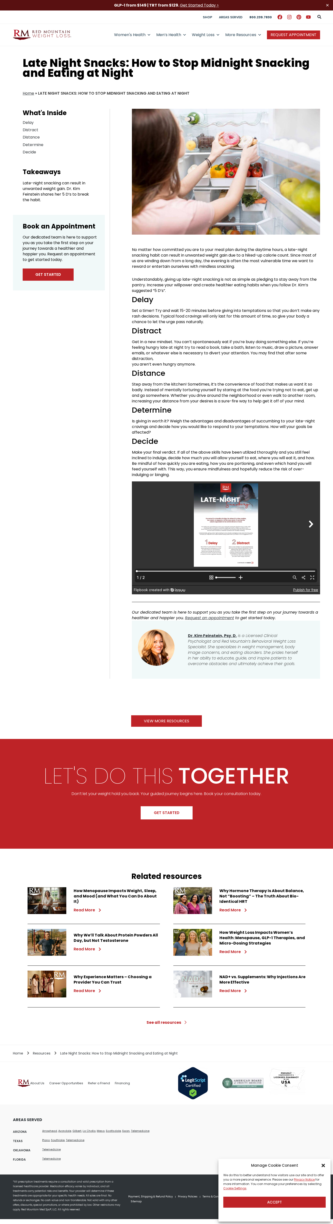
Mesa (101, 1131)
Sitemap (136, 1201)
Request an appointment (209, 618)
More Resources (240, 35)
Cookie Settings (234, 1188)
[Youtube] (308, 17)
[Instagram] (289, 17)
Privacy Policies (187, 1196)
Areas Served (231, 17)
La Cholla (89, 1131)
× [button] (327, 5)
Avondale (64, 1131)
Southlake (58, 1140)
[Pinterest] (298, 17)
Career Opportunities (66, 1083)
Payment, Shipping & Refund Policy (150, 1196)
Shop (207, 17)
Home (28, 93)
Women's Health (130, 35)
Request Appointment (293, 35)
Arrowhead (49, 1131)
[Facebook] (279, 17)
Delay (28, 122)
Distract (30, 130)
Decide (29, 152)
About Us (37, 1083)
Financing (122, 1083)
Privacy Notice (304, 1179)
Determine (33, 145)
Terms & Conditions (215, 1196)
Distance (31, 137)
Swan (126, 1131)
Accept (274, 1202)
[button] (323, 1165)
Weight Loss (203, 35)
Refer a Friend (99, 1083)
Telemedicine (140, 1131)
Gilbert (76, 1131)
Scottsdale (113, 1131)
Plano (46, 1140)
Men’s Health (168, 35)
